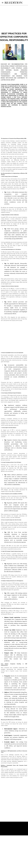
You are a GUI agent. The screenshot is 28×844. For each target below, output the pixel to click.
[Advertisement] (14, 122)
